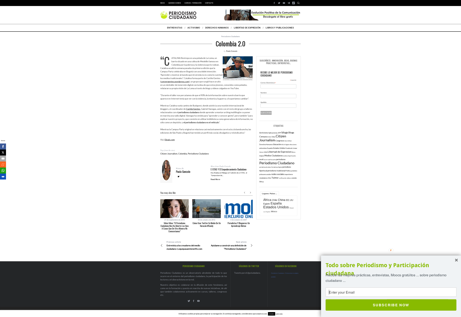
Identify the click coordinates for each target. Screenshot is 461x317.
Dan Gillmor (288, 141)
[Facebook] (3, 146)
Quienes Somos (174, 3)
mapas (261, 156)
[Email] (3, 158)
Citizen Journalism (168, 153)
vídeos (289, 178)
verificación (282, 178)
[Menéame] (3, 165)
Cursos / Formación (193, 3)
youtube (294, 178)
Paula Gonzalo (231, 51)
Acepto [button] (271, 314)
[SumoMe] (3, 177)
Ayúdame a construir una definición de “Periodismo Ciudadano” (228, 245)
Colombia (182, 153)
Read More (215, 179)
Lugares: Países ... (269, 194)
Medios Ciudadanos (273, 155)
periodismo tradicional (276, 171)
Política (288, 171)
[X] (3, 152)
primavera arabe (265, 174)
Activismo (263, 132)
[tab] (269, 194)
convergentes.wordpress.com (175, 81)
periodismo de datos (265, 167)
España (270, 148)
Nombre (264, 93)
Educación (277, 144)
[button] (391, 269)
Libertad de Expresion (279, 151)
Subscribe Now (391, 304)
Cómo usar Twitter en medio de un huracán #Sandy (207, 224)
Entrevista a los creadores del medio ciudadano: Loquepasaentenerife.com (184, 245)
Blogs (291, 132)
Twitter (275, 177)
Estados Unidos (279, 148)
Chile (269, 137)
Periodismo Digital (276, 167)
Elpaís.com (170, 139)
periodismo (280, 159)
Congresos (279, 140)
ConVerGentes (193, 109)
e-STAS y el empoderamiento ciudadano (228, 169)
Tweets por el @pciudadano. (247, 272)
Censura (263, 136)
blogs (285, 132)
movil (261, 159)
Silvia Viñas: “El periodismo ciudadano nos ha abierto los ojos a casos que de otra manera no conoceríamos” (175, 227)
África (261, 182)
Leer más (279, 314)
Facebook (289, 148)
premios (294, 171)
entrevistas (263, 148)
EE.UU (283, 144)
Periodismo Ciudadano (230, 36)
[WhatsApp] (3, 171)
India (265, 152)
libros (293, 152)
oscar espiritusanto (270, 159)
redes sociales (277, 174)
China (273, 137)
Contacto (209, 3)
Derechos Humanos (266, 144)
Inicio (162, 3)
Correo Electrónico (268, 83)
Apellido (264, 102)
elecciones (293, 144)
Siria (269, 178)
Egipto (287, 144)
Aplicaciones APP (274, 133)
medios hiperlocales (289, 156)
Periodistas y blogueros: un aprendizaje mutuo (239, 224)
